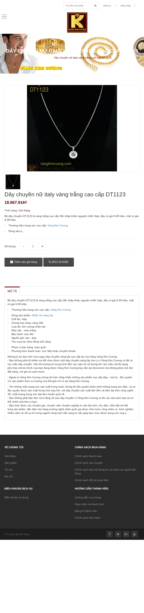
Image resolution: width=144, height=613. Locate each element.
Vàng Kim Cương (57, 225)
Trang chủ (38, 57)
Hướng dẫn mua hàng (88, 497)
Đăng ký (107, 6)
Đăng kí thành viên (86, 510)
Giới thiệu (10, 456)
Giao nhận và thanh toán (89, 504)
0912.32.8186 (59, 261)
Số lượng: (10, 246)
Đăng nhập (125, 6)
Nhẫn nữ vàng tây (42, 315)
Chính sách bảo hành (87, 517)
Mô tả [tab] (12, 291)
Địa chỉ (8, 476)
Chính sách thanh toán (88, 456)
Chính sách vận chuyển (89, 462)
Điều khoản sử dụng (16, 497)
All (49, 57)
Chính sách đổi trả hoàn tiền (91, 480)
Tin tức (8, 469)
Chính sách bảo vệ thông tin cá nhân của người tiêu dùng (105, 471)
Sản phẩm (10, 462)
